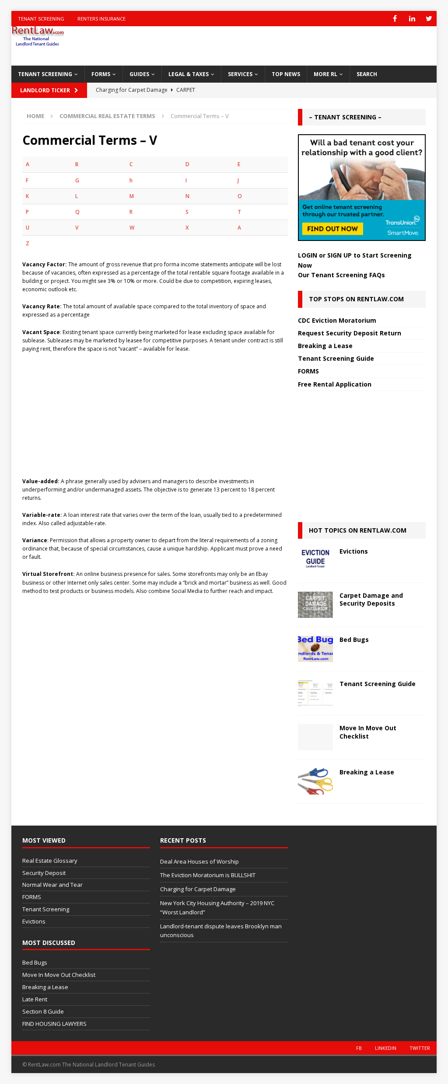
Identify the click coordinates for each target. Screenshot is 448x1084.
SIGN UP (339, 255)
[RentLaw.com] (37, 43)
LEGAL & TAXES (188, 74)
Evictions (354, 551)
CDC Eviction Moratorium (337, 320)
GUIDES (139, 74)
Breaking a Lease (325, 346)
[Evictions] (315, 560)
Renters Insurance (101, 18)
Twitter (420, 1048)
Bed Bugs (354, 639)
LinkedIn (385, 1048)
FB (359, 1048)
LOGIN (307, 255)
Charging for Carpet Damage (198, 889)
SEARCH (367, 74)
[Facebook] (394, 18)
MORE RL (325, 74)
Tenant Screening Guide (336, 358)
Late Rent (34, 999)
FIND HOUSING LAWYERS (54, 1024)
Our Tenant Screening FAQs (341, 275)
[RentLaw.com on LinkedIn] (412, 18)
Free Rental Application (334, 384)
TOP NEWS (286, 74)
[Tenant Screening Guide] (315, 693)
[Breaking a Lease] (315, 781)
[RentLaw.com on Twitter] (429, 18)
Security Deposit (44, 873)
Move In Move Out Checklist (368, 732)
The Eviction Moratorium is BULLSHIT (208, 875)
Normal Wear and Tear (52, 885)
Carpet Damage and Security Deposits (371, 599)
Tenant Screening (41, 18)
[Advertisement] (155, 410)
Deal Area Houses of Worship (199, 861)
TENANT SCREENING (45, 74)
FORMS (100, 74)
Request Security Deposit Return (349, 333)
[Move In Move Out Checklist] (315, 737)
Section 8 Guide (43, 1011)
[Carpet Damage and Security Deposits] (315, 605)
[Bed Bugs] (315, 649)
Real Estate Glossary (49, 860)
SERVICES (240, 74)
